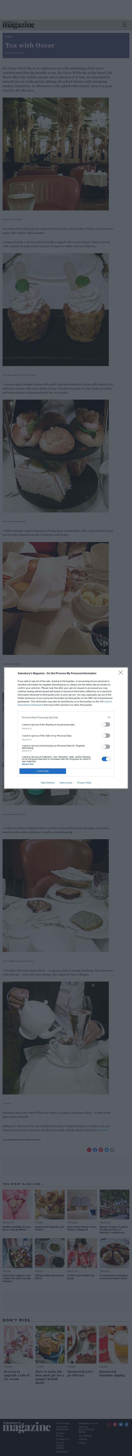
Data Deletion (48, 782)
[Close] (122, 674)
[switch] (106, 724)
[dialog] (66, 728)
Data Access (66, 782)
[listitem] (66, 717)
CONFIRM (43, 771)
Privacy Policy (84, 782)
